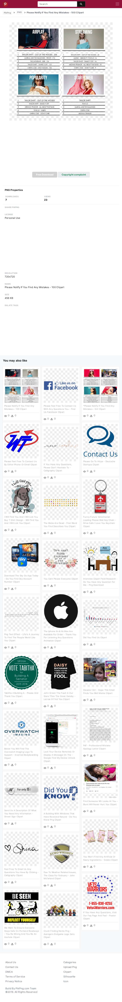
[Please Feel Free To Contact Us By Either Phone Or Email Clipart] (21, 440)
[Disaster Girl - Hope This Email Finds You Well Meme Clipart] (100, 669)
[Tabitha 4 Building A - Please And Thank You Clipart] (21, 672)
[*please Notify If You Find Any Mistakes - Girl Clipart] (100, 385)
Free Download (45, 174)
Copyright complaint (74, 174)
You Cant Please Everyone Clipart (61, 578)
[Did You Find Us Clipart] (100, 617)
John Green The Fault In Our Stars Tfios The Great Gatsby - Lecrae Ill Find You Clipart (59, 696)
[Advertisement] (61, 148)
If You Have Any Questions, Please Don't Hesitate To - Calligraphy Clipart (58, 467)
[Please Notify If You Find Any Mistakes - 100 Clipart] (61, 71)
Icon (65, 981)
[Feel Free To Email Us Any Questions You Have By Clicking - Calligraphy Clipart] (21, 848)
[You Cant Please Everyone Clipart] (61, 558)
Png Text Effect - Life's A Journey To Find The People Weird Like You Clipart (21, 637)
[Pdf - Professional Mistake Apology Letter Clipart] (100, 725)
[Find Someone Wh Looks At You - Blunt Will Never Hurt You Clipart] (100, 780)
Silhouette (69, 976)
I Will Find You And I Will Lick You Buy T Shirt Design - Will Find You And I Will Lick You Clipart (21, 520)
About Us (10, 962)
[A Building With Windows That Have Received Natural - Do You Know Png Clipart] (61, 793)
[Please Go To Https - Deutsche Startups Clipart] (100, 440)
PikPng (7, 12)
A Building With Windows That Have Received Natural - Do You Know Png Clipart (60, 816)
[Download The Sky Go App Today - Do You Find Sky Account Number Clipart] (21, 555)
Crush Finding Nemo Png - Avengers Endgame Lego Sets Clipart (59, 934)
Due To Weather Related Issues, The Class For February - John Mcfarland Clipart (60, 875)
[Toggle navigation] (117, 4)
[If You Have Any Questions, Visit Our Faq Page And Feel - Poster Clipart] (100, 891)
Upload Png (70, 967)
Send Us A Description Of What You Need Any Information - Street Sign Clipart (20, 813)
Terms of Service (15, 976)
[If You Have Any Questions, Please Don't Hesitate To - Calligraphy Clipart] (61, 443)
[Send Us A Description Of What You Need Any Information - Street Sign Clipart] (21, 789)
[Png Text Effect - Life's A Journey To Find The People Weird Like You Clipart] (21, 613)
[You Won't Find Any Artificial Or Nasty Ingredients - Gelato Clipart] (100, 836)
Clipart (67, 971)
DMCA (9, 971)
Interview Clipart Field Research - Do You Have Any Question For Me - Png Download (100, 581)
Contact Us (11, 967)
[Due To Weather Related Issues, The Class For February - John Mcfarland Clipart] (61, 851)
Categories (69, 962)
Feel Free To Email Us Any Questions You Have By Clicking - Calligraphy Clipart (21, 872)
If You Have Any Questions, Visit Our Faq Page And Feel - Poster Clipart (100, 915)
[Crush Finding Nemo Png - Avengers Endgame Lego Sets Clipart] (61, 910)
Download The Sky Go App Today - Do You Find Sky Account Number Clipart (21, 578)
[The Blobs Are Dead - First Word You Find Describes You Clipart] (61, 502)
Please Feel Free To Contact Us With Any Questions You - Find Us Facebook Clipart (60, 409)
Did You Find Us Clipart (95, 637)
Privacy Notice (13, 981)
